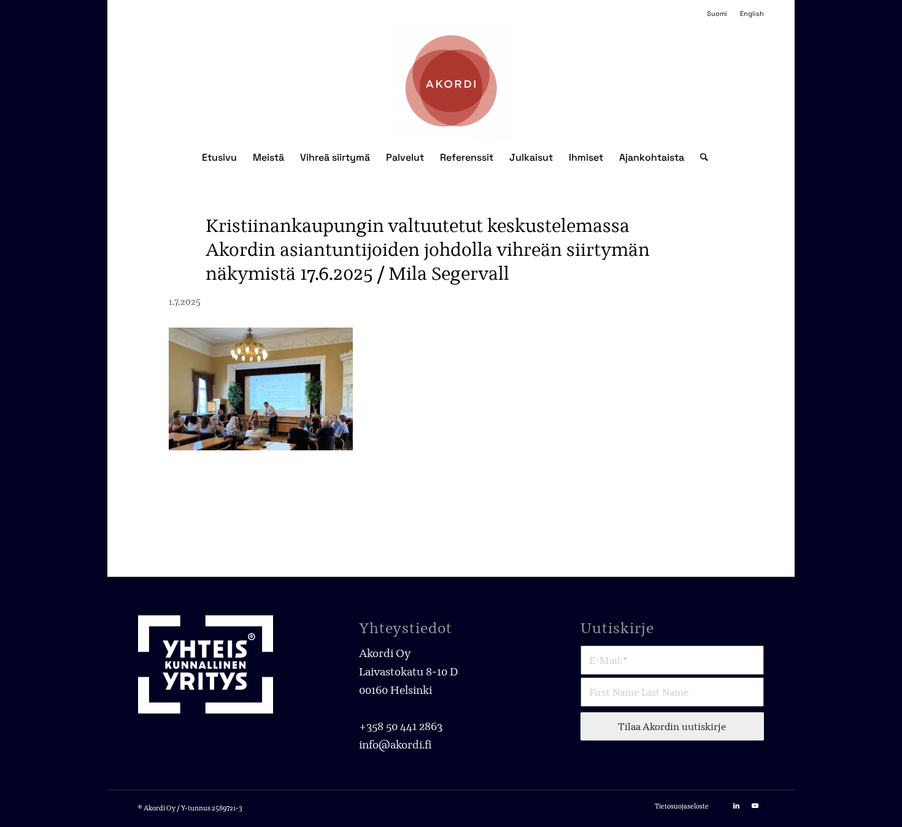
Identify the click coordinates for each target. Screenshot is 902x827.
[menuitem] (717, 13)
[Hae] (700, 157)
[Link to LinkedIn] (736, 805)
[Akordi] (451, 80)
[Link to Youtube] (755, 805)
